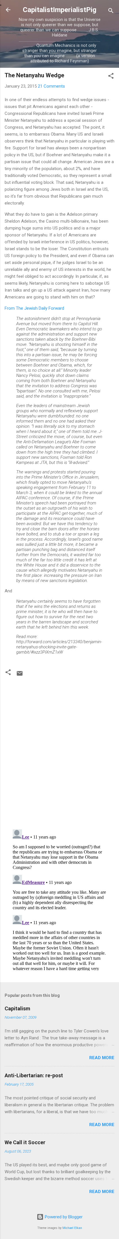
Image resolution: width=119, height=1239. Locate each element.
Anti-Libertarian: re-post (34, 1075)
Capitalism (17, 1008)
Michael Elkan (72, 1228)
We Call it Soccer (25, 1142)
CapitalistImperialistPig (59, 10)
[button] (110, 76)
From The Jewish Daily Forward (34, 308)
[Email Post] (19, 675)
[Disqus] (59, 750)
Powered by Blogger (63, 1216)
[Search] (110, 11)
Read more (101, 1057)
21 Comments (51, 86)
